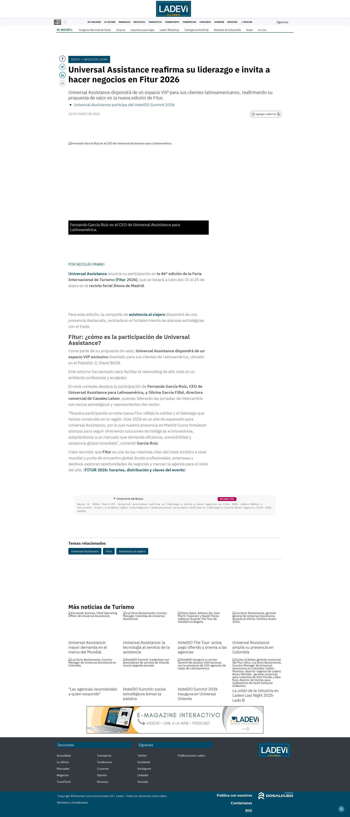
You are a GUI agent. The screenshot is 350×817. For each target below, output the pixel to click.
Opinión (219, 22)
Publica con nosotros (234, 795)
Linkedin (142, 775)
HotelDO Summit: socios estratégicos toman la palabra (144, 693)
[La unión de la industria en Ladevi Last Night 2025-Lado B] (257, 672)
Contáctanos (241, 802)
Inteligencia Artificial (196, 29)
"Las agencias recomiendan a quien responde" (92, 691)
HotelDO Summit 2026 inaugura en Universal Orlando (198, 693)
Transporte (172, 22)
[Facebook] (62, 59)
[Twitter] (62, 67)
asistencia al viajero (147, 314)
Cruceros (205, 22)
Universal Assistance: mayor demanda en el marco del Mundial (87, 647)
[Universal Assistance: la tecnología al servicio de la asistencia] (147, 625)
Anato (249, 29)
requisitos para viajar (142, 29)
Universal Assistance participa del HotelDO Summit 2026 (124, 104)
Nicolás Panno (90, 264)
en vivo (262, 29)
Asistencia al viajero (132, 551)
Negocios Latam (96, 59)
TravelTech (155, 22)
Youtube (142, 782)
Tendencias (189, 22)
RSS (248, 810)
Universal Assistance (87, 273)
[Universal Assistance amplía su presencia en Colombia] (257, 625)
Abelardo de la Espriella (227, 29)
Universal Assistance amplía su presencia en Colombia (252, 647)
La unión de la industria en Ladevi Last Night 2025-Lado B (255, 695)
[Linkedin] (62, 75)
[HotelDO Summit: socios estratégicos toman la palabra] (147, 672)
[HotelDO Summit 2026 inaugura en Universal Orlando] (202, 672)
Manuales (124, 22)
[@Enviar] (62, 83)
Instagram (144, 768)
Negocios (139, 22)
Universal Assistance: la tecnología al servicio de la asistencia (146, 647)
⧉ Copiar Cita (227, 499)
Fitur (121, 279)
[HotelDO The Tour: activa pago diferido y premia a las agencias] (202, 625)
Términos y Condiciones (72, 802)
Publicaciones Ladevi (191, 755)
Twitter (142, 755)
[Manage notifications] (341, 809)
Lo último (110, 22)
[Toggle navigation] (64, 22)
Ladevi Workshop (169, 29)
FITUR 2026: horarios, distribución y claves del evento (134, 469)
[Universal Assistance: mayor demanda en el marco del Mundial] (93, 625)
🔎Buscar (246, 22)
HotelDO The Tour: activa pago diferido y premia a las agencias (202, 647)
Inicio (75, 59)
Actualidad (94, 22)
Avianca (120, 29)
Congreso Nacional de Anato (95, 29)
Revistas (232, 22)
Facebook (143, 762)
